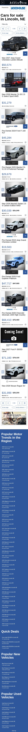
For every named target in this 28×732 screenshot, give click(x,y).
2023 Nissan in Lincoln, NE (8, 543)
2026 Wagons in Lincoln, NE (8, 502)
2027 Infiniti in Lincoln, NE (8, 533)
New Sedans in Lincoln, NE (8, 673)
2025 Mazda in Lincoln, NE (8, 552)
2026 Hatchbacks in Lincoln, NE (9, 588)
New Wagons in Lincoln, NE (8, 677)
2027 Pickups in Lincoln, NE (8, 506)
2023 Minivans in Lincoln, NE (9, 615)
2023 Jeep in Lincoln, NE (8, 556)
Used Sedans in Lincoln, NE (8, 713)
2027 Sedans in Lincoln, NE (8, 570)
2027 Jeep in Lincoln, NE (8, 547)
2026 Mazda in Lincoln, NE (8, 461)
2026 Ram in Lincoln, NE (8, 475)
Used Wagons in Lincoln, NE (8, 722)
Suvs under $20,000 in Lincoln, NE (10, 638)
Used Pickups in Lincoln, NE (8, 708)
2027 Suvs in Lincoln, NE (8, 465)
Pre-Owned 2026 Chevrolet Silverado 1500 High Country (13, 314)
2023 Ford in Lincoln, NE (7, 515)
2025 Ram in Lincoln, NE (8, 583)
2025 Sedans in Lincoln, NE (8, 620)
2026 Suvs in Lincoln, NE (8, 447)
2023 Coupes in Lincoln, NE (8, 624)
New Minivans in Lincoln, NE (8, 687)
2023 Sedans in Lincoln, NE (8, 601)
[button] (2, 44)
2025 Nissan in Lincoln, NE (8, 565)
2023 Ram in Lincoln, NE (8, 574)
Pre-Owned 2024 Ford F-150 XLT (14, 132)
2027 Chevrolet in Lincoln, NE (9, 529)
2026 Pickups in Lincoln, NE (8, 452)
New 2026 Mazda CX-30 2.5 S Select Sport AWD (13, 95)
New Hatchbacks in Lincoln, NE (9, 682)
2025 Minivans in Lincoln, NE (9, 592)
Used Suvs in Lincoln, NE (8, 704)
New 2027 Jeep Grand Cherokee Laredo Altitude (12, 59)
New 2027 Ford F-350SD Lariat (12, 350)
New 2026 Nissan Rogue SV (13, 386)
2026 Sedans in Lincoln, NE (8, 497)
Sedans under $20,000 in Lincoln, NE (11, 647)
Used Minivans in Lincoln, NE (9, 717)
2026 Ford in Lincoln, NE (7, 456)
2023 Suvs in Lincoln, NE (8, 488)
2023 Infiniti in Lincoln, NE (8, 579)
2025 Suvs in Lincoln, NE (8, 484)
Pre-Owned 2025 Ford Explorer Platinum (11, 277)
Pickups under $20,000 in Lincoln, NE (11, 642)
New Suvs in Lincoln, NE (7, 664)
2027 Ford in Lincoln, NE (7, 493)
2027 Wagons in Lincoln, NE (8, 597)
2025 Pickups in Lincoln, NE (8, 538)
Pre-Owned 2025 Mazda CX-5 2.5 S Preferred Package (14, 168)
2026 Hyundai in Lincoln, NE (8, 479)
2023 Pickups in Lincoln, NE (8, 511)
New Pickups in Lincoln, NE (8, 668)
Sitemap (14, 730)
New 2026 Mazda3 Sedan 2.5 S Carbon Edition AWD (14, 204)
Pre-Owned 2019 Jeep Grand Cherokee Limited (14, 241)
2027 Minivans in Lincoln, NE (9, 611)
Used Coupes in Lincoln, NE (8, 726)
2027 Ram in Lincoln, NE (8, 524)
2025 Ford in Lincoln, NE (7, 520)
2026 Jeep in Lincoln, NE (8, 470)
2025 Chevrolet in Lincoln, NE (9, 561)
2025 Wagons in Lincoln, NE (8, 606)
